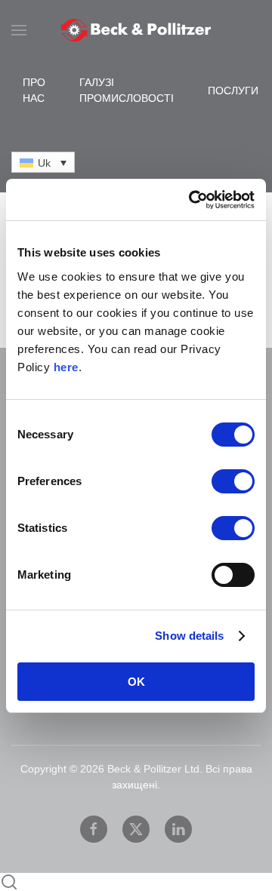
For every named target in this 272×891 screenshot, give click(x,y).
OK (136, 681)
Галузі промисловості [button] (126, 90)
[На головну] (136, 30)
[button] (18, 30)
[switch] (233, 481)
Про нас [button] (34, 90)
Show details (189, 635)
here (66, 367)
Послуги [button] (233, 90)
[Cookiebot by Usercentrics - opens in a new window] (192, 200)
